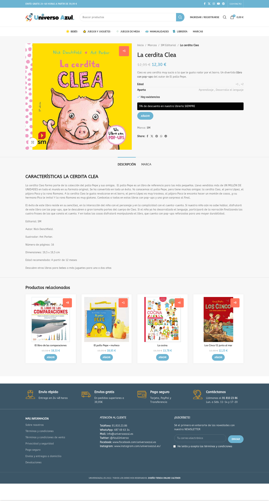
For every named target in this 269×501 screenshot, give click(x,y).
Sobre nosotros (34, 425)
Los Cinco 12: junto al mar (218, 345)
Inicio (140, 45)
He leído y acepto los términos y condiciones (205, 446)
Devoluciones (33, 462)
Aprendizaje (206, 89)
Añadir (145, 116)
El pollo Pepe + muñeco (106, 345)
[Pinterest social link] (223, 3)
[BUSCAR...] (180, 17)
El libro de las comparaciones (51, 345)
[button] (50, 357)
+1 (237, 84)
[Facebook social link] (204, 3)
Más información (37, 418)
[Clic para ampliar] (32, 142)
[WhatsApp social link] (161, 136)
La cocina (162, 345)
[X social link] (209, 3)
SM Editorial (168, 45)
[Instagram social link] (214, 3)
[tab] (127, 162)
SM (148, 127)
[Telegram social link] (165, 136)
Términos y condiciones (39, 431)
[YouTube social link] (218, 3)
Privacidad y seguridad (39, 443)
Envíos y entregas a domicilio (43, 456)
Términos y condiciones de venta (45, 437)
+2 (242, 84)
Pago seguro (32, 449)
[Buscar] (224, 17)
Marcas (152, 45)
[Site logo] (49, 17)
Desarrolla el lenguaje (230, 89)
